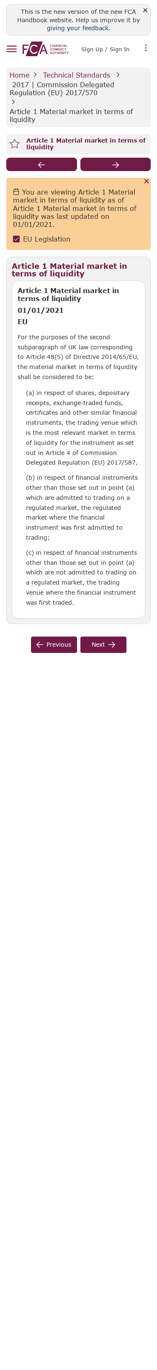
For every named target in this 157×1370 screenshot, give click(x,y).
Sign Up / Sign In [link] (105, 49)
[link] (45, 49)
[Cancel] (147, 182)
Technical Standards (77, 75)
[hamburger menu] (11, 49)
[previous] (41, 164)
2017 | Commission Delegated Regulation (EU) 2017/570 (63, 88)
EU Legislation (46, 239)
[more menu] (146, 48)
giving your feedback (77, 27)
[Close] (145, 10)
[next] (115, 164)
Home (20, 75)
